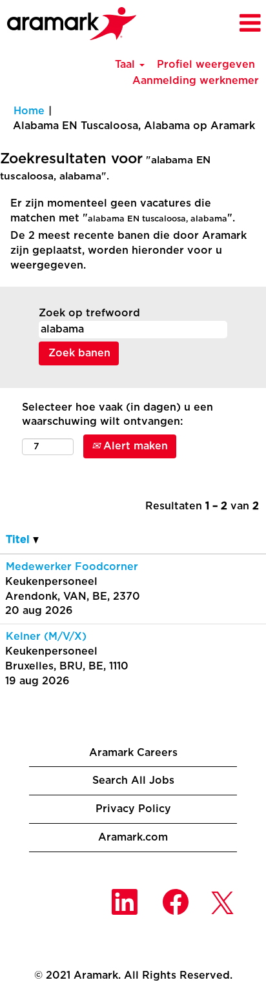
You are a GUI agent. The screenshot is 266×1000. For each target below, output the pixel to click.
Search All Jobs (133, 780)
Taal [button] (126, 64)
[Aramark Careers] (71, 23)
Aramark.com (133, 837)
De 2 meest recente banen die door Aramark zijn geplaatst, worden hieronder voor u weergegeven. (128, 250)
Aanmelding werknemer (195, 81)
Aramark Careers (133, 753)
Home (29, 111)
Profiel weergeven (206, 64)
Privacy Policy (133, 809)
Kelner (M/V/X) (46, 636)
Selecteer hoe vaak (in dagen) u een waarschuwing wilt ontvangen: (117, 414)
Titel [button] (19, 540)
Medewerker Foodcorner (72, 567)
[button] (232, 24)
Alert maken (134, 446)
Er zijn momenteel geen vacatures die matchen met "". (122, 210)
